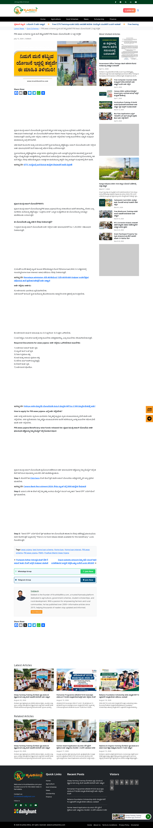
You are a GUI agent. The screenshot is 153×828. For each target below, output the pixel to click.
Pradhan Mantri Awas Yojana (56, 553)
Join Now (89, 571)
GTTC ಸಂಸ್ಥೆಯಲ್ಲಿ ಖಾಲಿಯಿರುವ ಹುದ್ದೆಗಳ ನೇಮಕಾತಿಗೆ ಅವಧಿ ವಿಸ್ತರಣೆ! (48, 164)
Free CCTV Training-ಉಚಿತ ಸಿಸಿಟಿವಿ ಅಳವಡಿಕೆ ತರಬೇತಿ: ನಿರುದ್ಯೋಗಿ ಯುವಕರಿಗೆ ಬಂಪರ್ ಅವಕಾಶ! (74, 24)
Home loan (59, 549)
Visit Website (36, 612)
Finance (113, 19)
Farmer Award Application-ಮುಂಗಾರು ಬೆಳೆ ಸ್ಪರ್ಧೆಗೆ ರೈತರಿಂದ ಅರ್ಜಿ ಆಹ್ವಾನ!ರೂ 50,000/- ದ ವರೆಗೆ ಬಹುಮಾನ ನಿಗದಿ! (76, 747)
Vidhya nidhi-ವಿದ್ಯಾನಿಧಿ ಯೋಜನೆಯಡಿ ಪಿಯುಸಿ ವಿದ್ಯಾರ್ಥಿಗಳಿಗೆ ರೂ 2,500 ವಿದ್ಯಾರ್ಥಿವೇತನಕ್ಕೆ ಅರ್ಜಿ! (59, 406)
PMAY (40, 553)
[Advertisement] (80, 10)
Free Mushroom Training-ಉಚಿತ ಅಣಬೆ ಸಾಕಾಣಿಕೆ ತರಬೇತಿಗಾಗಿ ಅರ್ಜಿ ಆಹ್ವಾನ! (126, 213)
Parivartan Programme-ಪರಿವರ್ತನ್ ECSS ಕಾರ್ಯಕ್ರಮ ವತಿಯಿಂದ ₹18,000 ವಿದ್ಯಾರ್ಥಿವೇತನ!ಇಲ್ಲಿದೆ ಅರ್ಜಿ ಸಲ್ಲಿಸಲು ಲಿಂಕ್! (76, 696)
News (86, 19)
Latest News (19, 28)
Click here (35, 478)
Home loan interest (73, 549)
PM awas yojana (30, 553)
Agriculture (56, 19)
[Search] (138, 10)
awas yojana (26, 549)
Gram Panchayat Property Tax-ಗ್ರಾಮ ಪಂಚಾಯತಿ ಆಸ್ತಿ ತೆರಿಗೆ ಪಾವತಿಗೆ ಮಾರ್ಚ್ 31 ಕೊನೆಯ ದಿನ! (126, 236)
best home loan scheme (43, 549)
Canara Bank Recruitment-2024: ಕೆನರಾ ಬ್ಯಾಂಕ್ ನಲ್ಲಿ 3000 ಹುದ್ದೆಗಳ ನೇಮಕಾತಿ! (55, 486)
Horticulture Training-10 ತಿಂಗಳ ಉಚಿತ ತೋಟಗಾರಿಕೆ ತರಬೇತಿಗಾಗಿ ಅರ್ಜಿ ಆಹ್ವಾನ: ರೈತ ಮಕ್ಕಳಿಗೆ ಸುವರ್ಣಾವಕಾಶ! (125, 104)
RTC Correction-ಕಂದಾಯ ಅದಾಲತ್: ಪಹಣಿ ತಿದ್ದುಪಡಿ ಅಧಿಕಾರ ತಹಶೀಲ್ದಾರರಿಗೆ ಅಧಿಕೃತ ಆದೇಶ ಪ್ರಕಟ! (126, 225)
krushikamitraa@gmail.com (24, 796)
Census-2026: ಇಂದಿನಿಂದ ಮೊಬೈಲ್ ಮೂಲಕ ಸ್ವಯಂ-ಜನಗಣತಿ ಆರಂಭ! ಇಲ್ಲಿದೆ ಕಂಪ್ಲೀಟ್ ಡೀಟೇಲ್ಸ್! (126, 93)
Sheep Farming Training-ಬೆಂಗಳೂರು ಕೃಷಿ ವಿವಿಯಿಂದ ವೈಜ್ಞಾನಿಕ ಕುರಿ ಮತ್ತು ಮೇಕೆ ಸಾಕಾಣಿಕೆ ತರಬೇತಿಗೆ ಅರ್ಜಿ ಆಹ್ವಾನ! (32, 696)
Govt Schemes (72, 19)
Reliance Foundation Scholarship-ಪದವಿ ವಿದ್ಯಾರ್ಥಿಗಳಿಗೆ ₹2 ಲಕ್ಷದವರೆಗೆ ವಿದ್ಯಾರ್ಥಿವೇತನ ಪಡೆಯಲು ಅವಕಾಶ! (119, 696)
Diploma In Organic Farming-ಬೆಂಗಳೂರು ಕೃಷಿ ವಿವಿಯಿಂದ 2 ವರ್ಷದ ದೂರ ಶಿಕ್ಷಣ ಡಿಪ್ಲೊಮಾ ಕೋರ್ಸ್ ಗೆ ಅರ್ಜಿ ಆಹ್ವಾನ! (119, 747)
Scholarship (99, 19)
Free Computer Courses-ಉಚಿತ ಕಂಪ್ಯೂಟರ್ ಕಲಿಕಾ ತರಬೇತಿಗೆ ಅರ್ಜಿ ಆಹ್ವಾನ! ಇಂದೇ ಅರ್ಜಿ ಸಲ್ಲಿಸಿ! (125, 82)
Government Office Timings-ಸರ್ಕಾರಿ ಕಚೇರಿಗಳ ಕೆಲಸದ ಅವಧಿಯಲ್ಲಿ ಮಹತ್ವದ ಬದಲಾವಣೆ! (117, 64)
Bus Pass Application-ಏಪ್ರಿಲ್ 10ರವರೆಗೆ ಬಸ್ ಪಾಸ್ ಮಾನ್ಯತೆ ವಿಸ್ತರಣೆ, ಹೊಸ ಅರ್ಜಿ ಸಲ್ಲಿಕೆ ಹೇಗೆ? (125, 116)
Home (42, 19)
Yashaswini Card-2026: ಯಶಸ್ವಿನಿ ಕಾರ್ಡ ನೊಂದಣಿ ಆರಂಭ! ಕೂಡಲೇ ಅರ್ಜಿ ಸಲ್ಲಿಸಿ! (126, 202)
